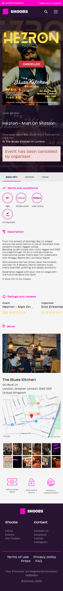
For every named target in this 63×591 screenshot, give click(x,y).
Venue (45, 177)
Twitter (38, 538)
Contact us (41, 530)
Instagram (40, 541)
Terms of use (18, 557)
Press (26, 561)
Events (9, 534)
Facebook (40, 534)
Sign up (44, 3)
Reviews (29, 177)
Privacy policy (44, 557)
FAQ (38, 561)
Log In (57, 3)
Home (9, 530)
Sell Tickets (12, 538)
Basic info (11, 177)
